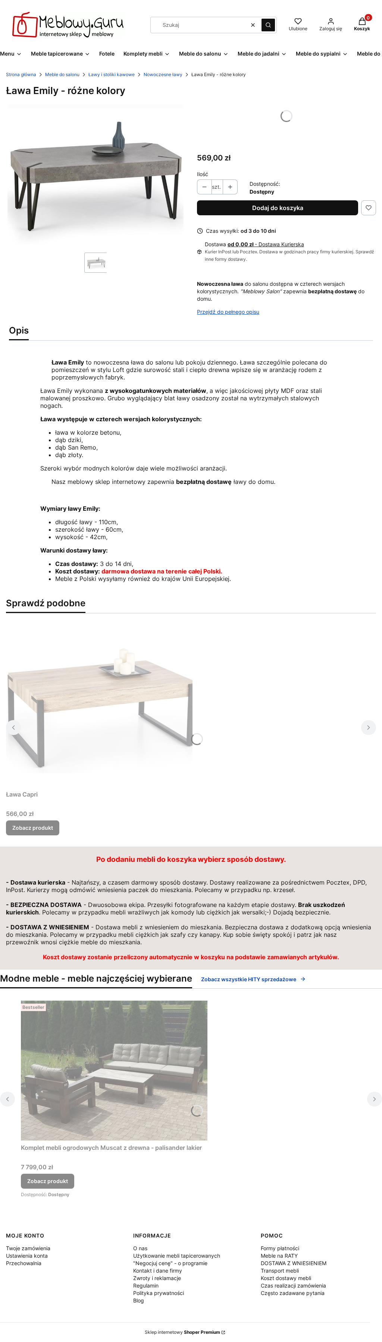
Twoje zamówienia (28, 1248)
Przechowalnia (23, 1263)
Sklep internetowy (182, 1332)
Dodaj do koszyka (277, 208)
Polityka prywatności (158, 1293)
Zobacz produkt (32, 828)
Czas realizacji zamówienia (293, 1285)
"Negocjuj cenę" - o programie (170, 1263)
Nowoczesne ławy (163, 74)
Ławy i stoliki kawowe (111, 74)
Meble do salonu (62, 74)
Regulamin (146, 1285)
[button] (268, 25)
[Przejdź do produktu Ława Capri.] (99, 703)
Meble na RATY (279, 1255)
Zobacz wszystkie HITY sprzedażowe (248, 979)
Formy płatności (280, 1248)
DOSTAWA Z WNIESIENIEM (293, 1263)
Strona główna (21, 74)
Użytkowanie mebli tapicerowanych (176, 1255)
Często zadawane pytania (293, 1293)
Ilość (202, 174)
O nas (140, 1248)
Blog (138, 1300)
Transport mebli (280, 1270)
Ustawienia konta (27, 1255)
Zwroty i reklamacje (157, 1278)
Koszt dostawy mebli (286, 1278)
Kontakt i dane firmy (157, 1270)
